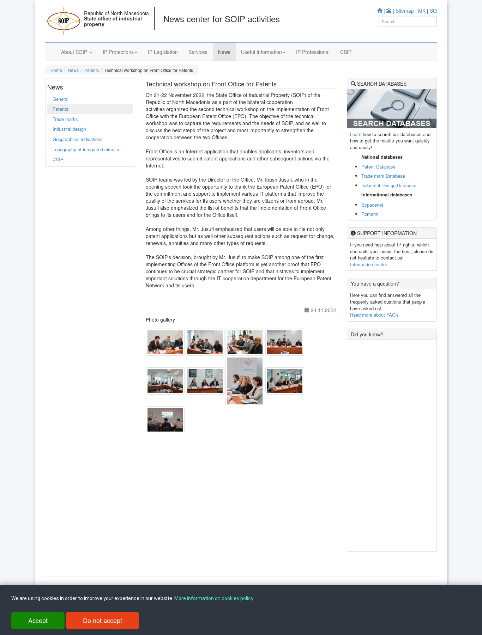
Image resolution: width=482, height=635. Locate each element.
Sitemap (405, 10)
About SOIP (75, 51)
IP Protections (118, 51)
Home (56, 70)
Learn (355, 134)
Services (197, 51)
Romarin (369, 213)
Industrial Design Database (388, 185)
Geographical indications (78, 139)
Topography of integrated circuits (86, 149)
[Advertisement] (391, 445)
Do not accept (102, 620)
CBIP (345, 51)
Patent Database (378, 166)
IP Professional (313, 51)
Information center (368, 264)
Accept (38, 620)
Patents (91, 70)
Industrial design (69, 129)
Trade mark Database (383, 175)
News (224, 51)
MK (422, 10)
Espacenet (372, 204)
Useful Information (261, 51)
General (60, 99)
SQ (433, 10)
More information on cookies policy (213, 598)
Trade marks (65, 119)
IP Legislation (163, 51)
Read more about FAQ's (374, 314)
